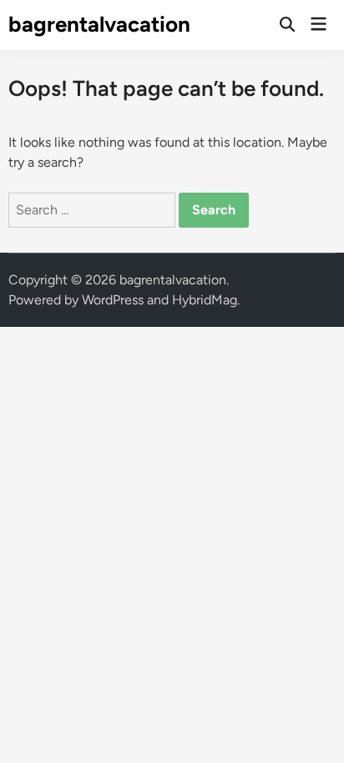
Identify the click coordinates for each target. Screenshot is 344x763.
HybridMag (204, 300)
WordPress (113, 300)
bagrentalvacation (99, 24)
